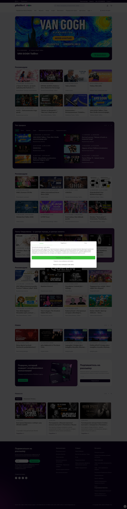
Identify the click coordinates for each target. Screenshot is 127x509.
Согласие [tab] (41, 243)
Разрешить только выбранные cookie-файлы (63, 261)
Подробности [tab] (63, 243)
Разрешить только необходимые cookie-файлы (63, 264)
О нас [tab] (85, 243)
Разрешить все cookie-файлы (63, 257)
